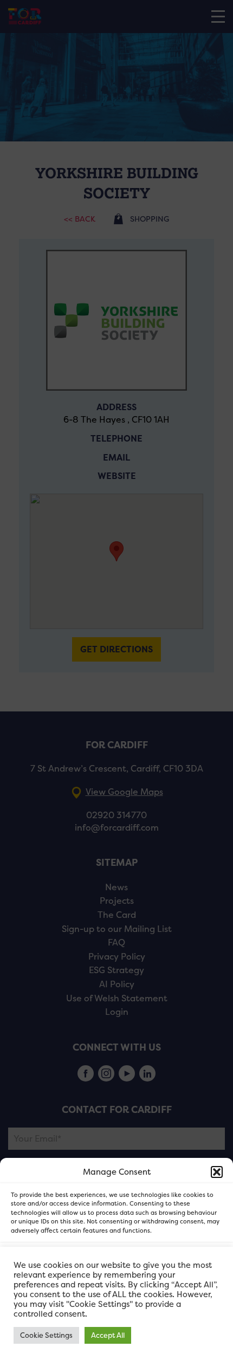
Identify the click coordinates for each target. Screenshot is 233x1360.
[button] (216, 1172)
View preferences (117, 1322)
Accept (117, 1262)
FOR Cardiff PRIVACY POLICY (69, 1346)
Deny (117, 1292)
